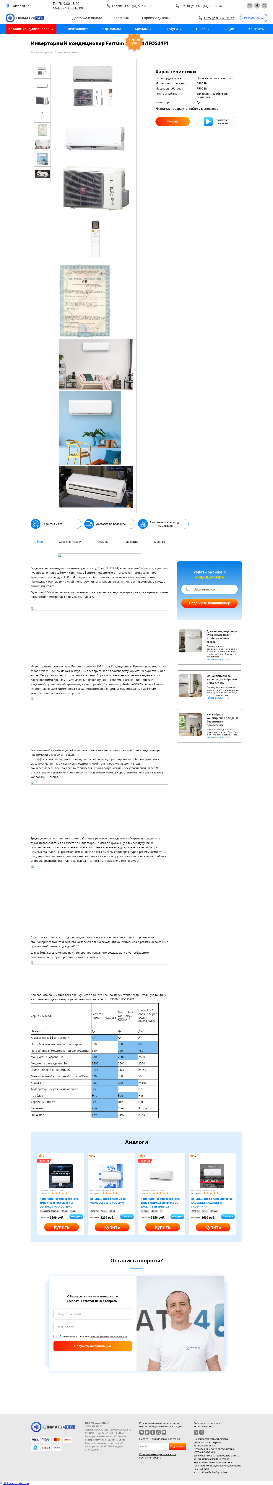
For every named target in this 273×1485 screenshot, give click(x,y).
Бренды (141, 29)
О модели (76, 1216)
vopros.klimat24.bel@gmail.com (211, 1472)
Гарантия (121, 18)
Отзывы (103, 541)
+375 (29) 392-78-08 (204, 1445)
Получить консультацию (92, 1346)
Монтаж (159, 541)
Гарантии (131, 541)
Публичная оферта (150, 1457)
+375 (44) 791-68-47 (209, 6)
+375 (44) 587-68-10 (138, 6)
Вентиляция (78, 29)
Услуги (172, 29)
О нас (200, 29)
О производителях (155, 18)
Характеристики (70, 541)
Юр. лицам (111, 29)
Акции (228, 29)
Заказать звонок (253, 18)
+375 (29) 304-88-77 (219, 18)
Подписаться (177, 1446)
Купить (172, 121)
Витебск (18, 6)
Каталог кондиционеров (29, 29)
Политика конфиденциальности (157, 1454)
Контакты (256, 29)
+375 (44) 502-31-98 (204, 1452)
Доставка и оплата (87, 18)
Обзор (38, 541)
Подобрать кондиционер (209, 603)
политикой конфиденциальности (108, 1336)
